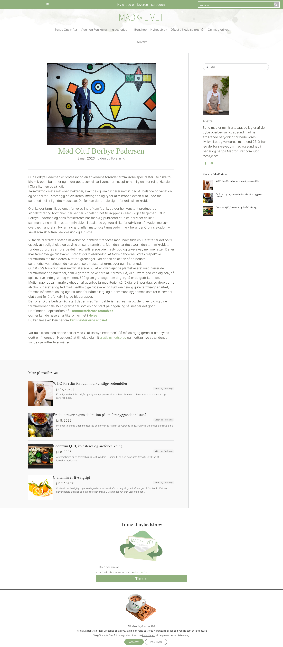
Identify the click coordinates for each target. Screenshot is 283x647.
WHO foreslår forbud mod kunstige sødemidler (237, 181)
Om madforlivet (218, 29)
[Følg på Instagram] (47, 4)
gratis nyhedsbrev (113, 337)
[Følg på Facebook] (41, 4)
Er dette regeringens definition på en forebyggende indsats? (239, 195)
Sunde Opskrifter (66, 29)
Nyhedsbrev (158, 29)
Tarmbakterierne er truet (88, 320)
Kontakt (141, 42)
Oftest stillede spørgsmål (187, 29)
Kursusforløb (118, 29)
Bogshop (140, 29)
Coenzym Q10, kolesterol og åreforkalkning (236, 207)
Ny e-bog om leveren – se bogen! (141, 5)
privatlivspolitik (140, 572)
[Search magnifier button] (276, 4)
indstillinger (148, 635)
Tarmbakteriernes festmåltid (91, 311)
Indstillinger (156, 641)
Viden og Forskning (94, 29)
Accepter (134, 641)
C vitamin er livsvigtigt (71, 477)
